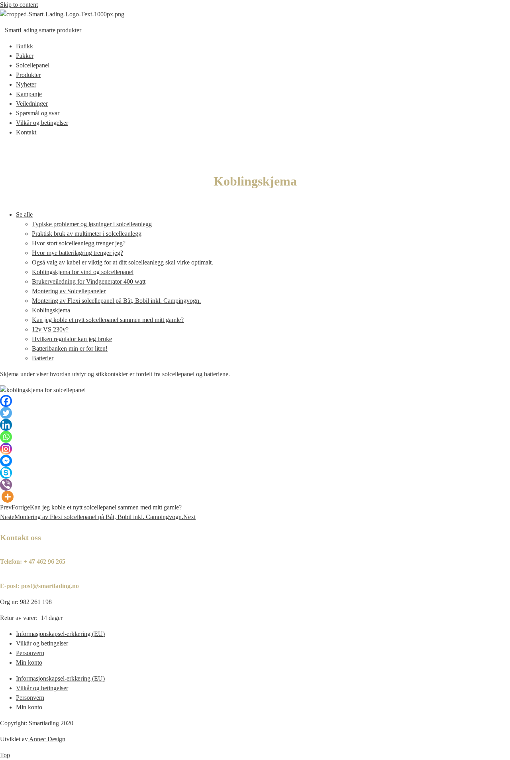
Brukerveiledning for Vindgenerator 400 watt (88, 281)
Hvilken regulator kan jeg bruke (72, 339)
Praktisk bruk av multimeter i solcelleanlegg (86, 233)
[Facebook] (6, 401)
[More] (7, 497)
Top (5, 755)
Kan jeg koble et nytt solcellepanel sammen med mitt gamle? (108, 319)
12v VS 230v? (50, 329)
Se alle (24, 214)
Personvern (30, 652)
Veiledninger (32, 103)
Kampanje (29, 94)
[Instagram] (6, 449)
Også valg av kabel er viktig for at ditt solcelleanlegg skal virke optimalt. (122, 262)
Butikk (24, 46)
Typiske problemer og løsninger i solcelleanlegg (92, 224)
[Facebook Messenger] (6, 461)
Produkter (28, 74)
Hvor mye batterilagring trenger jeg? (77, 252)
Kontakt (26, 132)
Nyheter (26, 84)
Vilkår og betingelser (42, 122)
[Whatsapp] (6, 437)
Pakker (24, 55)
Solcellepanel (32, 65)
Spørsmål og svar (37, 113)
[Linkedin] (6, 425)
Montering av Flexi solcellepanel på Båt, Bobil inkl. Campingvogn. (116, 300)
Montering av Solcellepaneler (69, 291)
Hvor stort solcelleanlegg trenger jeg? (79, 243)
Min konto (29, 662)
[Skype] (6, 473)
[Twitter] (6, 413)
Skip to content (19, 4)
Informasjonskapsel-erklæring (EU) (60, 633)
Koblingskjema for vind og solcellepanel (82, 271)
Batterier (42, 358)
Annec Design (47, 739)
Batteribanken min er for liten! (70, 348)
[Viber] (6, 485)
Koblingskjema (51, 310)
